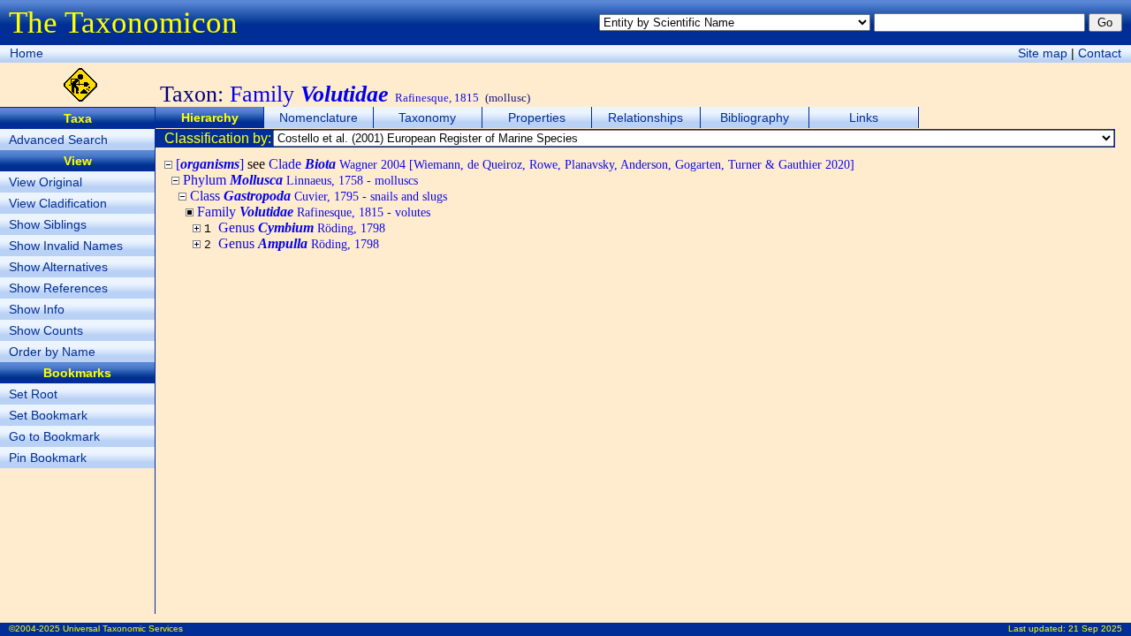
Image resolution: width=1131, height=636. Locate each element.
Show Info (37, 309)
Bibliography (754, 117)
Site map (1042, 53)
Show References (58, 288)
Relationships (645, 117)
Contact (1099, 53)
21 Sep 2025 (1095, 628)
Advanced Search (58, 139)
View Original (45, 182)
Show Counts (46, 330)
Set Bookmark (48, 415)
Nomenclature (318, 117)
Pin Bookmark (48, 457)
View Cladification (58, 203)
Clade (561, 163)
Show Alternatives (58, 267)
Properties (537, 117)
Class (318, 195)
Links (863, 117)
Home (26, 53)
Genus (301, 227)
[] (210, 163)
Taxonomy (427, 117)
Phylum (300, 179)
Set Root (33, 394)
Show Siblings (48, 224)
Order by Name (52, 351)
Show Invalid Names (66, 245)
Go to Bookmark (54, 436)
